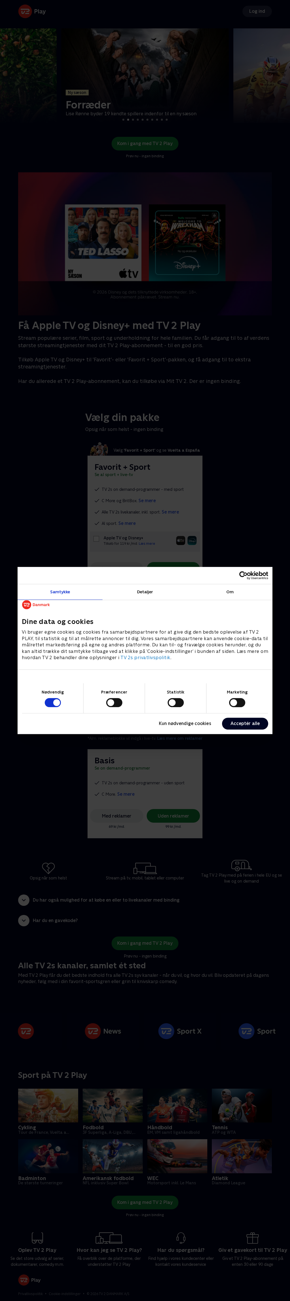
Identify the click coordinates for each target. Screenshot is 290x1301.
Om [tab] (230, 591)
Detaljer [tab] (145, 591)
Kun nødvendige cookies (185, 723)
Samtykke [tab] (60, 591)
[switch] (114, 702)
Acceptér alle (245, 723)
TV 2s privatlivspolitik (145, 657)
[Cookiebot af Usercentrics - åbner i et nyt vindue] (243, 575)
